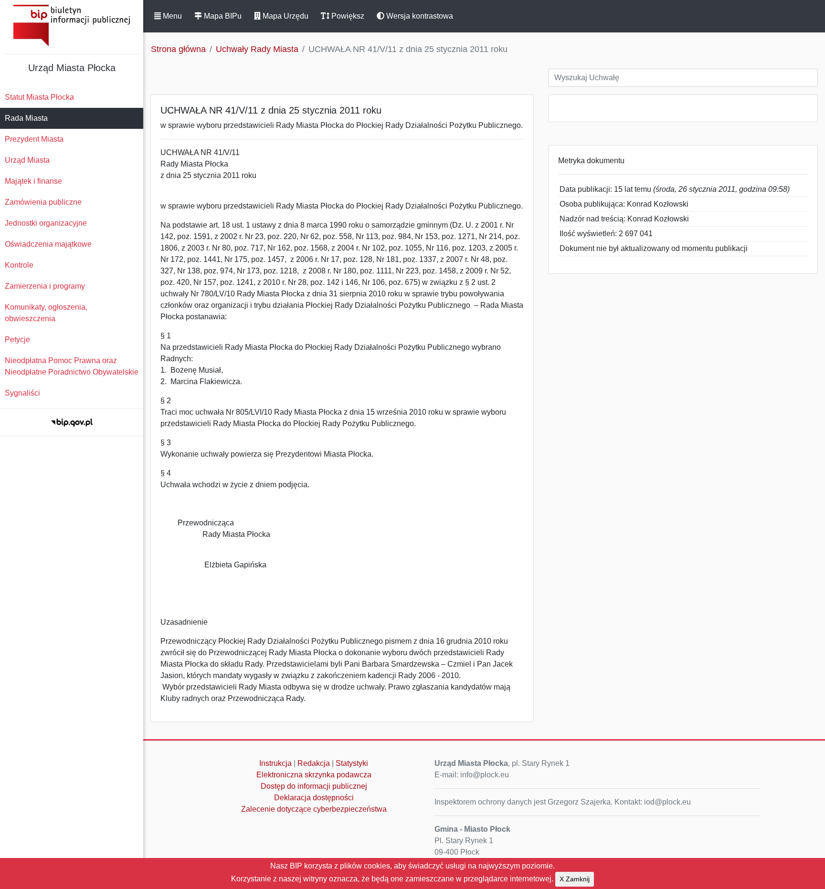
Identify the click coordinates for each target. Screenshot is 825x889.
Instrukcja (275, 763)
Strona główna (178, 49)
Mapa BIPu (222, 16)
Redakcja (313, 763)
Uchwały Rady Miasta (257, 49)
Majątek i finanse (33, 181)
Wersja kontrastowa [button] (418, 16)
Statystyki (352, 763)
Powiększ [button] (346, 16)
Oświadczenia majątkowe (48, 244)
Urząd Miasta (27, 160)
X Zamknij (575, 879)
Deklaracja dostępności (314, 798)
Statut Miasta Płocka (39, 97)
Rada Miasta (26, 118)
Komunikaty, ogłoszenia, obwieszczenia (46, 313)
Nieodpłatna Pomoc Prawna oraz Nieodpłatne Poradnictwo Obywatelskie (71, 366)
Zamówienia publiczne (43, 202)
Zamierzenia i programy (45, 286)
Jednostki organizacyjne (46, 223)
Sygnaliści (22, 393)
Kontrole (19, 265)
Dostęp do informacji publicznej (314, 786)
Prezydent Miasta (34, 139)
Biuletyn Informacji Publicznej (71, 25)
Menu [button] (171, 16)
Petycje (17, 339)
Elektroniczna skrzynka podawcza (313, 775)
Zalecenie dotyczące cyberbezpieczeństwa (314, 809)
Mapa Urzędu (284, 16)
